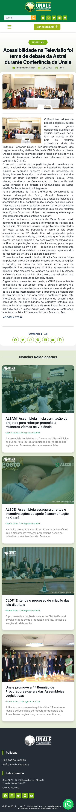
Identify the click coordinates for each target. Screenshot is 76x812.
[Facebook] (43, 17)
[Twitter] (54, 17)
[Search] (33, 17)
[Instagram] (48, 17)
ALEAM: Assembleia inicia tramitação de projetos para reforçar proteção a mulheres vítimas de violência (36, 423)
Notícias (38, 42)
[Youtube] (65, 17)
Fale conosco (15, 773)
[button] (9, 27)
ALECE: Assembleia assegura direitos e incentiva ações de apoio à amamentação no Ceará (37, 514)
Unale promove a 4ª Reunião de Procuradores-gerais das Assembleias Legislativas (34, 691)
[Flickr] (59, 17)
